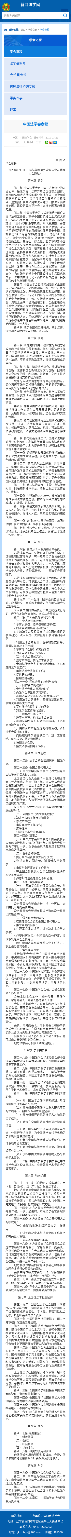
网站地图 (16, 1515)
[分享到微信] (47, 142)
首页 (23, 29)
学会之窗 (32, 29)
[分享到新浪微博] (51, 142)
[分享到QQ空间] (55, 142)
